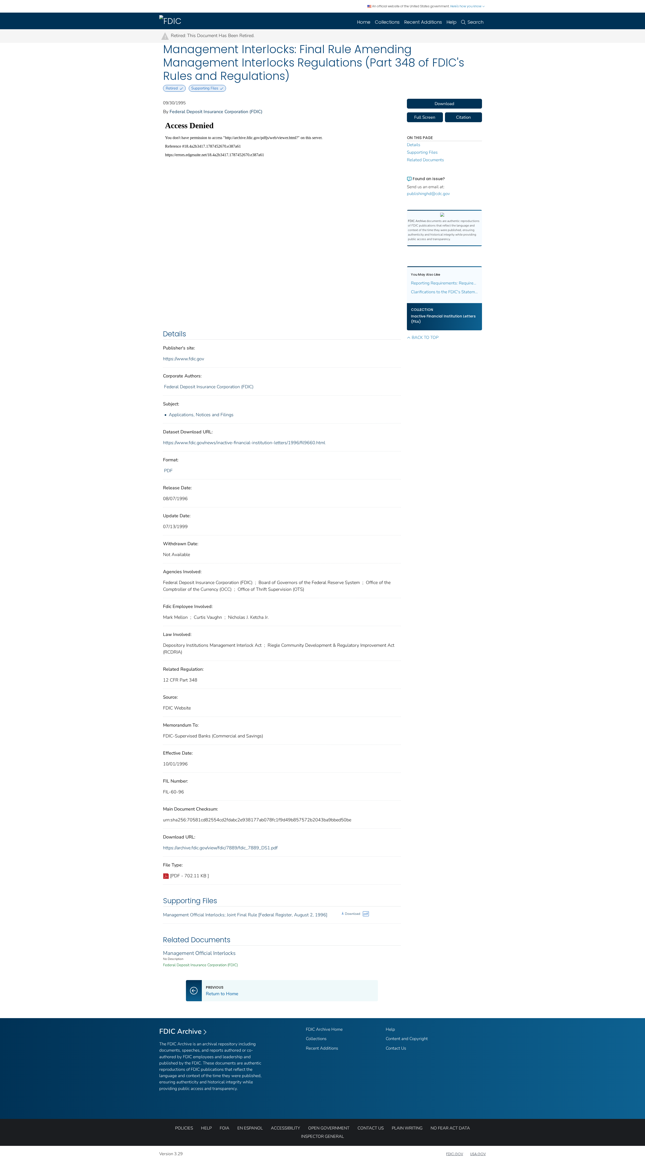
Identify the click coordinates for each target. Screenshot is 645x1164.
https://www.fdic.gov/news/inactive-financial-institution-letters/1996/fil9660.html (244, 443)
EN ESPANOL (250, 1128)
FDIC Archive (180, 1031)
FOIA (224, 1128)
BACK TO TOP (425, 337)
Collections (387, 22)
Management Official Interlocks (199, 953)
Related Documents (425, 160)
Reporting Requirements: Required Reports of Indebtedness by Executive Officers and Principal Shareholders (444, 283)
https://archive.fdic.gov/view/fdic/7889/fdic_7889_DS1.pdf (220, 848)
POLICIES (184, 1128)
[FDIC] (171, 21)
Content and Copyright (407, 1039)
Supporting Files (422, 152)
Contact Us (396, 1048)
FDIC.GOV (454, 1153)
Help (451, 22)
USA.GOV (478, 1153)
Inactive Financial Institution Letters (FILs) (443, 319)
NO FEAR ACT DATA (450, 1128)
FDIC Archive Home (324, 1029)
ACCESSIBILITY (285, 1128)
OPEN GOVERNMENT (328, 1128)
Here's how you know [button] (466, 6)
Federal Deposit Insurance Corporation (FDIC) (216, 112)
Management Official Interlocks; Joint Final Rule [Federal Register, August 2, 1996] (245, 915)
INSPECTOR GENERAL (322, 1136)
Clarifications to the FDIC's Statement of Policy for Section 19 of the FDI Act (444, 292)
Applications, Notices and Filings (201, 415)
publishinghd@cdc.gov (428, 194)
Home (363, 22)
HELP (206, 1128)
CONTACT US (371, 1128)
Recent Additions (423, 22)
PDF (168, 471)
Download (352, 914)
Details (413, 145)
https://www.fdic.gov (183, 359)
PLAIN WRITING (407, 1128)
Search (475, 22)
